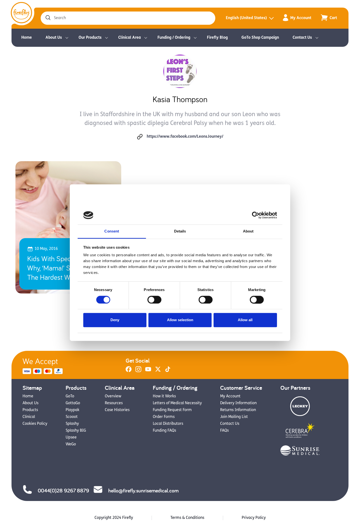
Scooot (72, 417)
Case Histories (117, 410)
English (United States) (246, 18)
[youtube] (148, 371)
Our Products (90, 38)
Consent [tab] (111, 231)
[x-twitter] (158, 371)
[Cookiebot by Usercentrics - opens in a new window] (255, 215)
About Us (54, 38)
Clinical (29, 417)
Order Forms (164, 417)
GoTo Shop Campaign (260, 38)
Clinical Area (129, 38)
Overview (113, 396)
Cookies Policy (35, 424)
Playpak (72, 410)
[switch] (154, 300)
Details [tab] (180, 231)
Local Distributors (168, 424)
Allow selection (180, 320)
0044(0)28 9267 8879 (63, 490)
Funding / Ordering (173, 38)
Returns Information (238, 410)
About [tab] (248, 231)
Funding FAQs (164, 431)
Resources (114, 403)
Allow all (245, 320)
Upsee (71, 438)
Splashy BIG (76, 431)
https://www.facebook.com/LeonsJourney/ (185, 137)
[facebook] (129, 371)
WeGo (71, 444)
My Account (300, 18)
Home (26, 38)
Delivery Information (238, 403)
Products (30, 410)
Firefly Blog (217, 38)
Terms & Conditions (187, 518)
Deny (114, 320)
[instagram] (138, 371)
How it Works (164, 396)
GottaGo (73, 403)
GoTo (70, 396)
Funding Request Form (172, 410)
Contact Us (302, 38)
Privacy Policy (254, 518)
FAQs (224, 431)
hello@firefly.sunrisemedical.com (143, 490)
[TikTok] (168, 371)
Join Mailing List (234, 417)
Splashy (72, 424)
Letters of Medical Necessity (177, 403)
